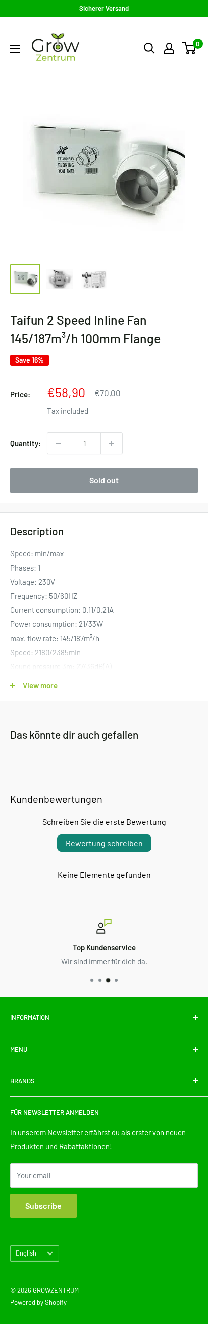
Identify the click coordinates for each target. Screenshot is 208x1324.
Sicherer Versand (104, 8)
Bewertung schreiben (104, 843)
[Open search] (149, 48)
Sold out (104, 480)
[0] (189, 48)
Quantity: (25, 443)
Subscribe (43, 1205)
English (26, 1253)
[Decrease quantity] (58, 443)
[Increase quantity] (111, 443)
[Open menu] (15, 49)
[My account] (169, 48)
